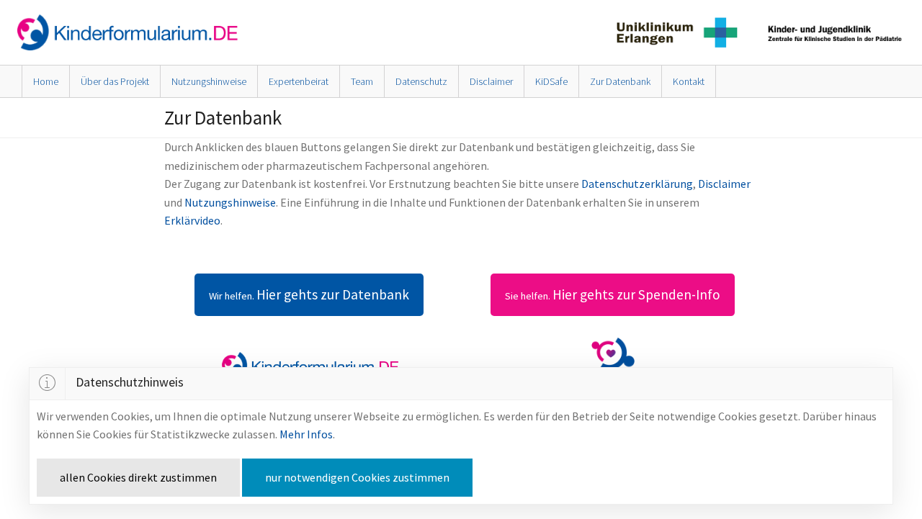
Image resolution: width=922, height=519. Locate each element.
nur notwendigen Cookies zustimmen (357, 477)
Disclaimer (491, 81)
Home (45, 81)
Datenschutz (421, 81)
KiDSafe (551, 81)
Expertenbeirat (298, 81)
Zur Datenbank (620, 81)
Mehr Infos (306, 434)
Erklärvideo (192, 220)
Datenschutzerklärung (637, 183)
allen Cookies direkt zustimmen (138, 477)
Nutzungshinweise (208, 81)
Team (362, 81)
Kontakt (688, 81)
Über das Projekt (115, 81)
